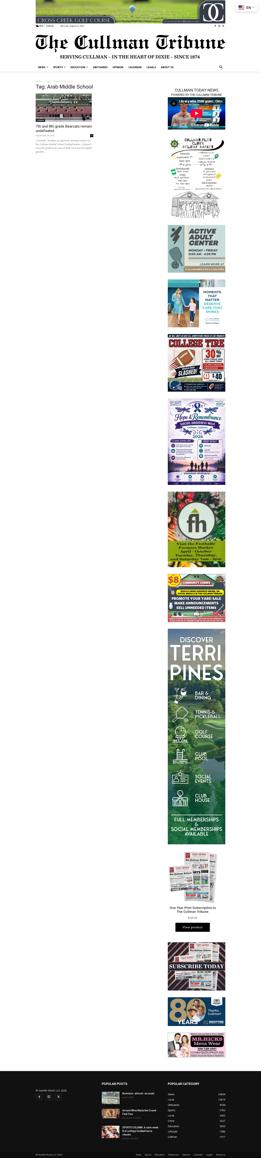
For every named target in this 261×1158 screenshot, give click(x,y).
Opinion (186, 1154)
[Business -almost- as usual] (110, 1098)
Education (160, 1154)
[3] (196, 303)
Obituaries (173, 1154)
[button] (221, 67)
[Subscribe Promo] (196, 966)
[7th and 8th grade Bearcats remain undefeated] (64, 107)
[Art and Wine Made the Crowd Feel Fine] (110, 1114)
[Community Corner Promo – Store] (196, 597)
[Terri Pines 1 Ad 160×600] (196, 736)
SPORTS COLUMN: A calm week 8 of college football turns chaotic (140, 1131)
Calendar (198, 1154)
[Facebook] (215, 26)
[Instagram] (219, 26)
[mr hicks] (196, 1044)
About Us (220, 1154)
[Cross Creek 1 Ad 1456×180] (130, 11)
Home (39, 81)
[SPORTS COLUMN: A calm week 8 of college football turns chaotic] (110, 1132)
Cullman (40, 120)
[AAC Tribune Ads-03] (196, 248)
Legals (209, 1154)
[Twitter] (223, 26)
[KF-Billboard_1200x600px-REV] (196, 1011)
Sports (148, 1154)
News (138, 1154)
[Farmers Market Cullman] (196, 529)
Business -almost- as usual (138, 1093)
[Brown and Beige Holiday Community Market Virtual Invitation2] (196, 177)
